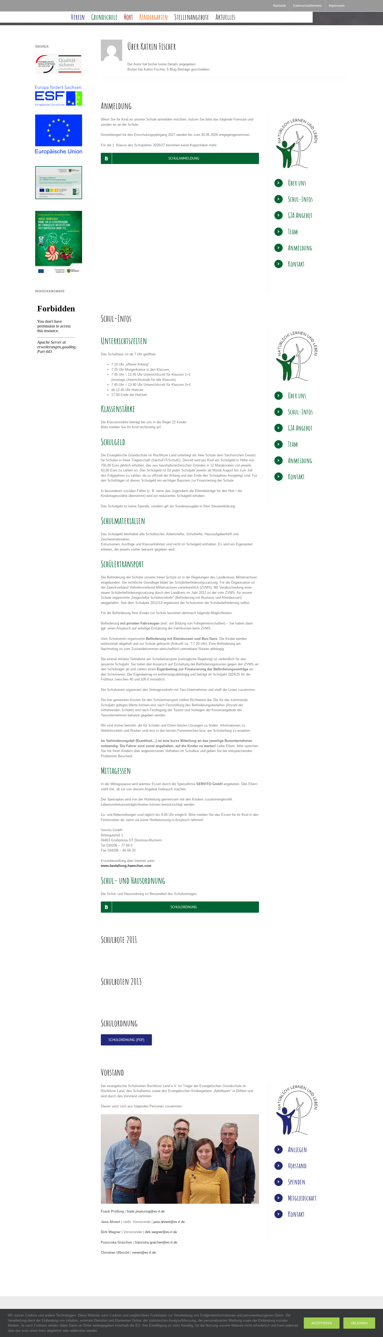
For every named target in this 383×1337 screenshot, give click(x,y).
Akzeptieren (321, 1323)
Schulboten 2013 (121, 981)
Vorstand (112, 1072)
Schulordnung (119, 1023)
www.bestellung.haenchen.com (126, 866)
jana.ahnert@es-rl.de (169, 1222)
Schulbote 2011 (119, 939)
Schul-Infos (116, 318)
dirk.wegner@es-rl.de (161, 1232)
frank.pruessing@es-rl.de (146, 1211)
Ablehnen (359, 1323)
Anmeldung (116, 105)
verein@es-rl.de (144, 1252)
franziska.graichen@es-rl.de (156, 1242)
